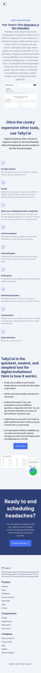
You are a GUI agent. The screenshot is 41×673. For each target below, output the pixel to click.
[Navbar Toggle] (4, 4)
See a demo (20, 446)
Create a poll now (19, 543)
